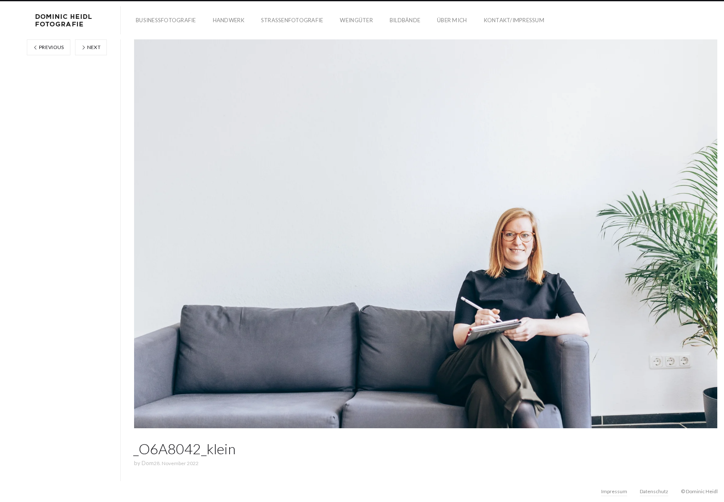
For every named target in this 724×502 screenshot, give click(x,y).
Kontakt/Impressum (514, 20)
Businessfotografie (166, 20)
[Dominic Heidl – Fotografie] (63, 20)
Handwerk (228, 20)
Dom (148, 463)
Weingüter (356, 20)
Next (93, 47)
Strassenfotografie (292, 20)
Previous (51, 47)
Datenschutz (654, 491)
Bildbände (405, 20)
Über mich (452, 20)
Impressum (614, 491)
